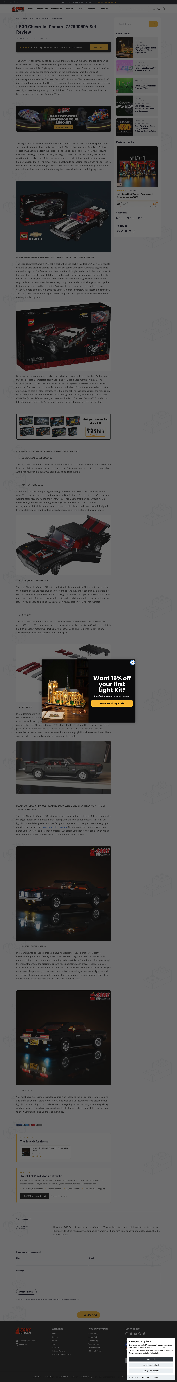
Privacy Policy (134, 1377)
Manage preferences (151, 1371)
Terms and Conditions (150, 1377)
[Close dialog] (132, 662)
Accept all (151, 1359)
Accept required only (151, 1365)
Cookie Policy (161, 1350)
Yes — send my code (112, 703)
